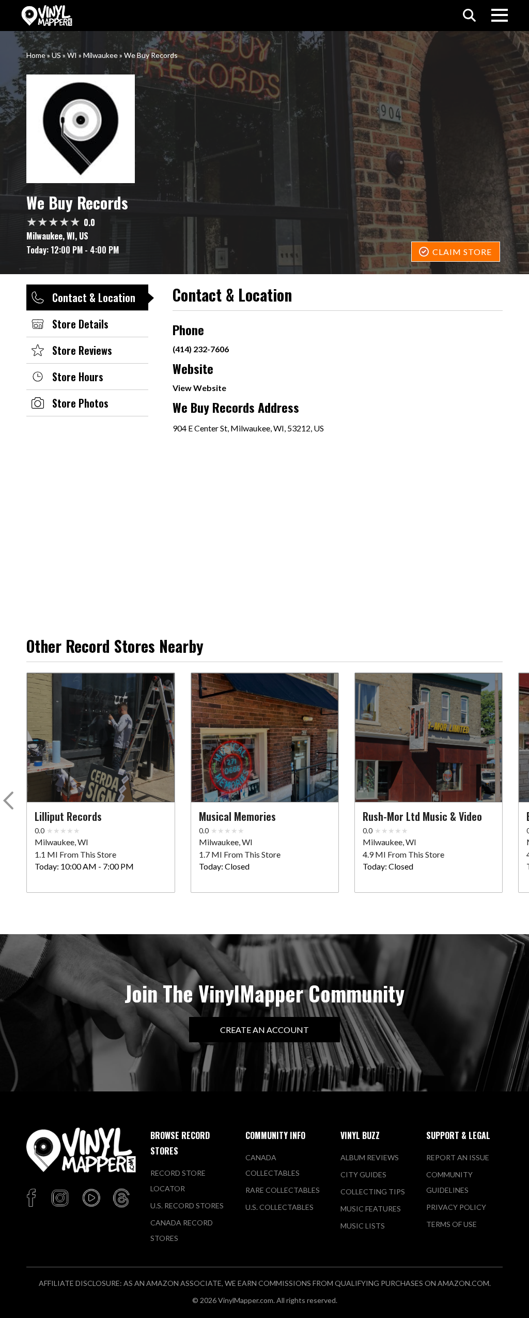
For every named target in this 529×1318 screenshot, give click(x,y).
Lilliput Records (68, 816)
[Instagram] (60, 1198)
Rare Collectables (282, 1190)
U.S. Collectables (279, 1207)
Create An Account (264, 1030)
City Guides (363, 1174)
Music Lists (362, 1225)
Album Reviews (369, 1157)
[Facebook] (32, 1198)
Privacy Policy (456, 1207)
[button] (10, 802)
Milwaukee (100, 55)
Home (35, 55)
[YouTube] (91, 1198)
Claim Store (462, 252)
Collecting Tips (372, 1191)
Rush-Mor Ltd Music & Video (422, 816)
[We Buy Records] (264, 128)
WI (72, 55)
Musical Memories (237, 816)
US (56, 55)
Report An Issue (457, 1157)
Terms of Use (451, 1224)
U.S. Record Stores (187, 1205)
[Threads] (121, 1198)
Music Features (370, 1208)
